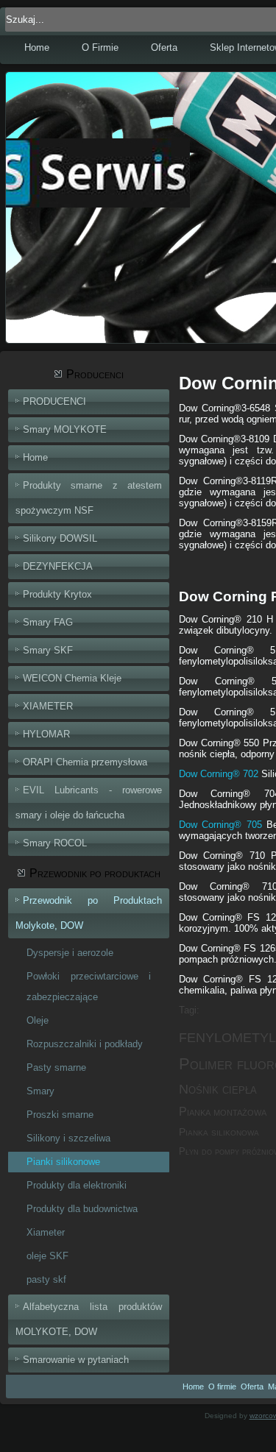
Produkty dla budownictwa (82, 1208)
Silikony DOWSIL (60, 538)
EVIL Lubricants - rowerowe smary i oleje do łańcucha (88, 803)
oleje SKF (47, 1255)
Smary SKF (48, 650)
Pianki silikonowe (63, 1161)
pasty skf (46, 1279)
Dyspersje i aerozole (69, 952)
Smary (40, 1091)
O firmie (222, 1386)
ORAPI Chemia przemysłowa (85, 762)
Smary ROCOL (55, 843)
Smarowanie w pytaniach (76, 1359)
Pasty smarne (56, 1067)
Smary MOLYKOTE (65, 429)
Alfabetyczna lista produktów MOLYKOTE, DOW (88, 1319)
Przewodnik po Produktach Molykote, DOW (88, 913)
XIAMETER (48, 706)
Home (36, 47)
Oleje (37, 1020)
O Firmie (100, 47)
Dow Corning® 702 (218, 773)
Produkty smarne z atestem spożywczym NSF (88, 498)
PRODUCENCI (54, 401)
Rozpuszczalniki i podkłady (84, 1043)
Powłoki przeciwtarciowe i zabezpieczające (88, 986)
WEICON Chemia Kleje (72, 678)
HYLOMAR (46, 734)
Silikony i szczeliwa (68, 1138)
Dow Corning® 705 (220, 824)
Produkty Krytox (57, 594)
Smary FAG (48, 622)
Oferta (164, 47)
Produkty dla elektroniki (76, 1185)
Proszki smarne (59, 1114)
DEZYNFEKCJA (58, 566)
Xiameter (45, 1232)
